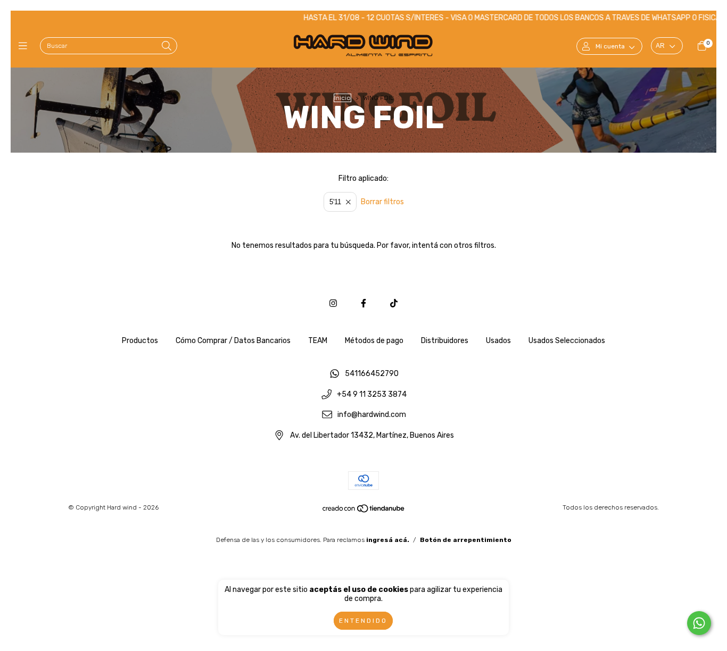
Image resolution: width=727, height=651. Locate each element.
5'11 (335, 202)
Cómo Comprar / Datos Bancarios (233, 340)
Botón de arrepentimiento (465, 540)
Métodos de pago (374, 340)
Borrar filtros (382, 201)
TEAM (317, 340)
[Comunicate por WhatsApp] (699, 623)
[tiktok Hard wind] (393, 303)
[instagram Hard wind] (333, 303)
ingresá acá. (387, 540)
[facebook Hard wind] (363, 303)
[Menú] (25, 46)
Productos (140, 340)
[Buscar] (167, 46)
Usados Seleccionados (566, 340)
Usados (498, 340)
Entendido (363, 620)
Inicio (342, 98)
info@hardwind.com (371, 415)
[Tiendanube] (364, 510)
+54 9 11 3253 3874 (372, 394)
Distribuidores (444, 340)
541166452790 (372, 373)
